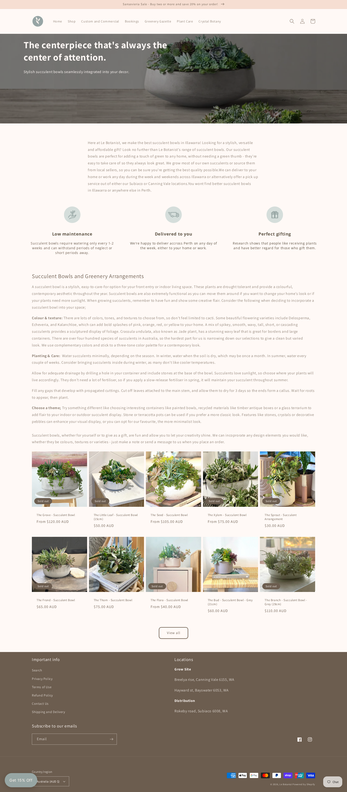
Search (37, 670)
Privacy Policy (42, 679)
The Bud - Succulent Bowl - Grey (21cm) (230, 602)
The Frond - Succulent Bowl (56, 600)
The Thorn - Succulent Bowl (113, 600)
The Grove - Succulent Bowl (56, 515)
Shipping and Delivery (48, 712)
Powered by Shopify (303, 784)
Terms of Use (41, 687)
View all (173, 632)
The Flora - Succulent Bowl (169, 600)
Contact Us (40, 703)
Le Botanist (285, 784)
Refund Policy (42, 695)
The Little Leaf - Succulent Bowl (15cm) (116, 517)
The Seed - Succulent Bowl (169, 515)
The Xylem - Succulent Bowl (227, 515)
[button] (292, 21)
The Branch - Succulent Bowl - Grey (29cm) (286, 602)
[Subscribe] (111, 739)
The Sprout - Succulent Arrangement (280, 517)
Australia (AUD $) (48, 781)
